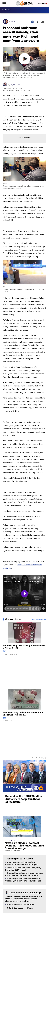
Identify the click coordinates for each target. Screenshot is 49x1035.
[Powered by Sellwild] (42, 758)
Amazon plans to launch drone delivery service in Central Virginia (21, 863)
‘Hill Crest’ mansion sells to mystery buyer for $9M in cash (23, 869)
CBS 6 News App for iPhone (20, 908)
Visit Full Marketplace (38, 619)
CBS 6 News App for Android (20, 904)
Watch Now (42, 3)
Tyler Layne (15, 84)
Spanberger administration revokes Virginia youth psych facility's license (23, 879)
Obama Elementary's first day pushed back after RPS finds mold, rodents (24, 874)
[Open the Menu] (4, 3)
